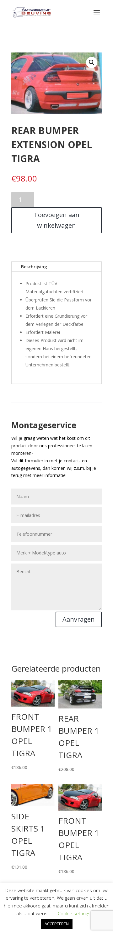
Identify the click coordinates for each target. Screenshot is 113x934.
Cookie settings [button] (74, 913)
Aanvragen (78, 619)
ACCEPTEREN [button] (57, 924)
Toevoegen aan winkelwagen (56, 220)
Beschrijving (34, 267)
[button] (91, 62)
